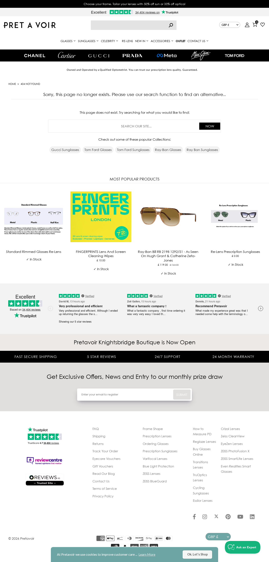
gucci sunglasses (65, 150)
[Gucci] (98, 55)
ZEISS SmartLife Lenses (237, 459)
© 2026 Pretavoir (21, 538)
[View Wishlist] (262, 25)
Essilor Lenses (202, 500)
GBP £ (225, 25)
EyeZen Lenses (232, 444)
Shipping (98, 436)
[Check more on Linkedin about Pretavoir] (252, 517)
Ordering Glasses (156, 444)
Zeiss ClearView (232, 436)
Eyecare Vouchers (106, 459)
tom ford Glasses (98, 150)
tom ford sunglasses (133, 150)
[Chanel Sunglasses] (34, 55)
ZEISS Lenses (151, 473)
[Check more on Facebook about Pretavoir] (194, 517)
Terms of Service (104, 488)
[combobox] (134, 25)
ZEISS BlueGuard (155, 481)
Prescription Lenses (157, 436)
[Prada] (132, 55)
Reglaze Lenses (204, 441)
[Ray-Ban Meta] (167, 56)
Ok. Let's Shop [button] (197, 554)
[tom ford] (234, 55)
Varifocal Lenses (155, 459)
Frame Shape (153, 429)
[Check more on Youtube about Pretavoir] (240, 517)
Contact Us (100, 481)
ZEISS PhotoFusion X (235, 451)
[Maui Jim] (200, 55)
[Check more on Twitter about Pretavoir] (216, 517)
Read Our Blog (103, 473)
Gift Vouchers (102, 466)
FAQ (95, 429)
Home (12, 83)
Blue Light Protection (158, 466)
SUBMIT (181, 394)
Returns (98, 444)
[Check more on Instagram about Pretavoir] (204, 517)
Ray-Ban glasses (168, 150)
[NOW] (171, 25)
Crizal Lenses (230, 429)
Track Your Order (105, 451)
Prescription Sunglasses (160, 451)
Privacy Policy (102, 496)
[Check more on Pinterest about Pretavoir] (228, 517)
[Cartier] (67, 55)
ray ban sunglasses (202, 150)
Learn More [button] (146, 554)
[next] (265, 232)
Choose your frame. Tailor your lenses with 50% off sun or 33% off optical (134, 4)
